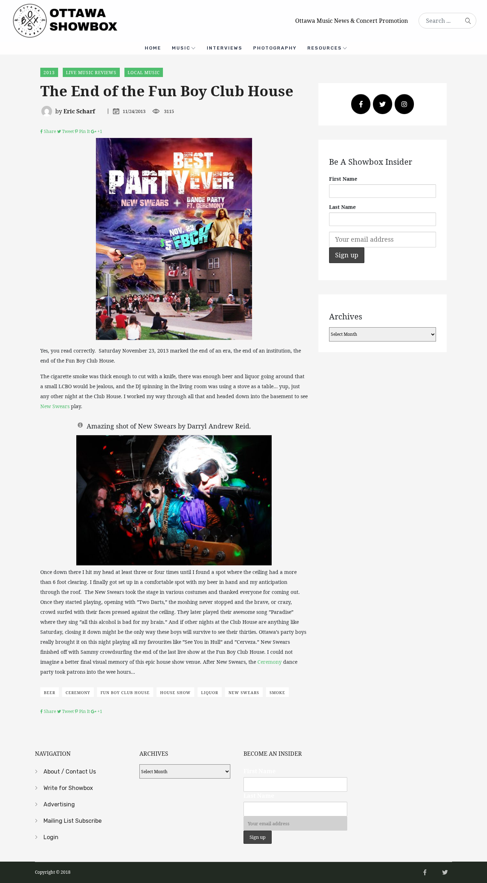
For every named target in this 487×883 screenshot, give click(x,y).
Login (50, 837)
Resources (324, 48)
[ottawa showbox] (64, 20)
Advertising (59, 804)
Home (153, 48)
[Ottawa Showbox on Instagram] (404, 104)
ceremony (78, 692)
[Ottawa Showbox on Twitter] (382, 104)
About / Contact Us (69, 771)
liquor (209, 692)
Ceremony (269, 661)
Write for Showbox (68, 788)
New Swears (55, 406)
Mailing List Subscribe (72, 820)
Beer (49, 692)
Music (181, 48)
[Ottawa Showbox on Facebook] (360, 104)
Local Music (144, 73)
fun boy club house (125, 692)
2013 (49, 73)
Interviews (224, 48)
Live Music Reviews (91, 73)
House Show (175, 692)
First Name (343, 178)
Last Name (342, 207)
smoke (277, 692)
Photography (275, 48)
